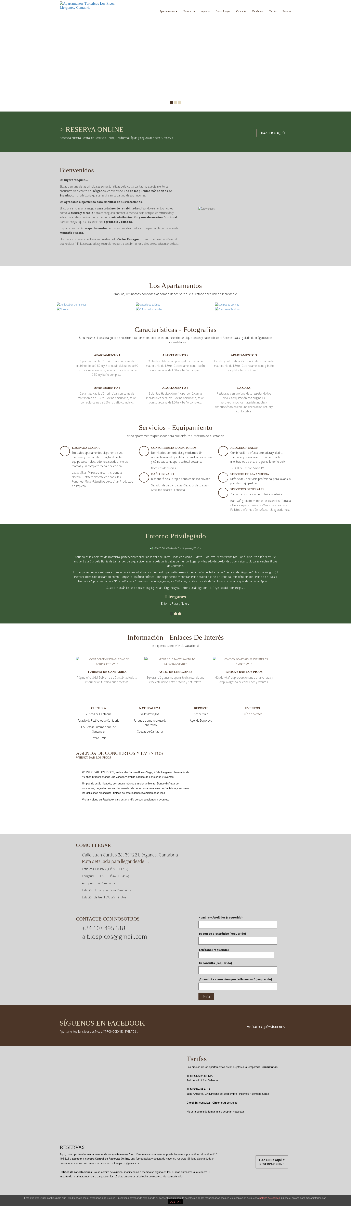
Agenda (205, 11)
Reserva (287, 11)
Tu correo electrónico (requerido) (222, 934)
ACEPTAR (175, 1202)
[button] (4, 56)
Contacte (241, 11)
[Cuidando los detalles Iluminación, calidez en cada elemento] (149, 309)
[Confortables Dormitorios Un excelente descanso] (71, 304)
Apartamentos (167, 11)
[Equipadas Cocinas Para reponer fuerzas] (227, 304)
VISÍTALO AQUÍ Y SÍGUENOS (266, 1027)
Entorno (188, 11)
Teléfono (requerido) (213, 950)
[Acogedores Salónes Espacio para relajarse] (148, 304)
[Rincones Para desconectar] (63, 309)
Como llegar (223, 11)
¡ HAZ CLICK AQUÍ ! (272, 133)
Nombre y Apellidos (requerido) (220, 917)
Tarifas (272, 11)
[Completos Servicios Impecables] (227, 309)
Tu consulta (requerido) (215, 963)
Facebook (257, 11)
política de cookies (269, 1198)
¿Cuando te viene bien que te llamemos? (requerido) (235, 979)
